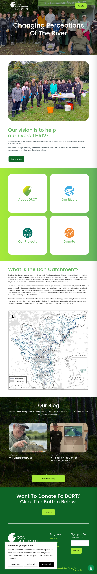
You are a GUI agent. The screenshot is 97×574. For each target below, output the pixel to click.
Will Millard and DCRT (20, 457)
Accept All (46, 564)
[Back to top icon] (86, 568)
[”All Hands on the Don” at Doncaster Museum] (69, 437)
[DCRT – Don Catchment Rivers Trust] (19, 6)
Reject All (31, 564)
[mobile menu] (68, 6)
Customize (15, 564)
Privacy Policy (73, 568)
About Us (53, 539)
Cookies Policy (61, 568)
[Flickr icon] (78, 570)
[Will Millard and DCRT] (28, 437)
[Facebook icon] (73, 570)
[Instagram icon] (81, 570)
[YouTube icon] (76, 570)
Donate (81, 6)
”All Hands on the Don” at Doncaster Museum (63, 459)
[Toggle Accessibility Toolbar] (91, 568)
